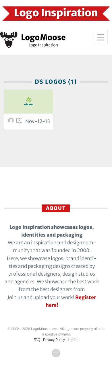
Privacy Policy (54, 340)
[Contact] (56, 353)
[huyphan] (11, 122)
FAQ (37, 340)
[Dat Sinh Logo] (28, 101)
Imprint (73, 340)
